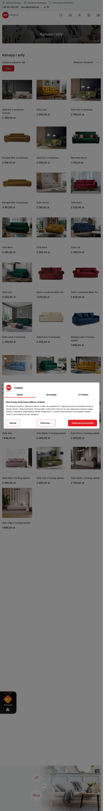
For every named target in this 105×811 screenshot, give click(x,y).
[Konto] (79, 15)
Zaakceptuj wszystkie (83, 423)
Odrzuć (13, 423)
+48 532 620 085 (10, 7)
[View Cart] (89, 15)
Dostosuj (45, 423)
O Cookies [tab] (83, 394)
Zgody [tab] (20, 394)
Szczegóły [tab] (51, 394)
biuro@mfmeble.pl (30, 7)
